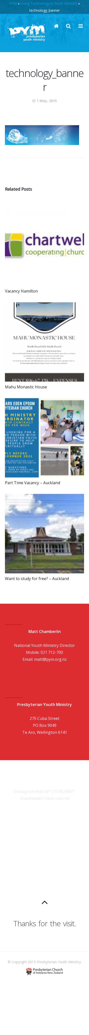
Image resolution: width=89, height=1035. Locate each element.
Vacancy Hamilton (21, 291)
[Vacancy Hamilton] (44, 246)
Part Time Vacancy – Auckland (32, 482)
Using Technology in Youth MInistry (49, 3)
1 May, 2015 (47, 100)
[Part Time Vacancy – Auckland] (44, 438)
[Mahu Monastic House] (44, 342)
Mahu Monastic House (26, 387)
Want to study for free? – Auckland (37, 578)
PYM (13, 3)
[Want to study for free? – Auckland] (44, 533)
